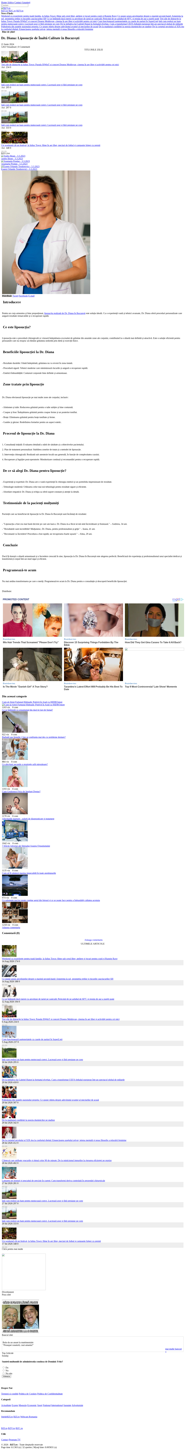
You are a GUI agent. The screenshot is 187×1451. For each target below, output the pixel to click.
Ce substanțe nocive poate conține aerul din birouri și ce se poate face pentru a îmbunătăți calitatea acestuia (51, 900)
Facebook (23, 296)
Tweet (15, 296)
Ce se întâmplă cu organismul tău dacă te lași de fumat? (27, 710)
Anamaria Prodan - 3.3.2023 (14, 164)
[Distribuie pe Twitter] (5, 70)
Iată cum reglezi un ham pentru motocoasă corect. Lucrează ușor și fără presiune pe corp (41, 84)
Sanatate (67, 1405)
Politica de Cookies (28, 1394)
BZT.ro (4, 11)
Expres (15, 1405)
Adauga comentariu (11, 927)
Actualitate (6, 1405)
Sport (39, 1405)
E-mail (31, 296)
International (57, 1405)
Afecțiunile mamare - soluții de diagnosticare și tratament (28, 818)
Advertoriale (77, 1405)
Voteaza (6, 1376)
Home (4, 2)
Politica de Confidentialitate (50, 1394)
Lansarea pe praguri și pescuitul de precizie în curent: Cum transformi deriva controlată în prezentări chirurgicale (53, 1180)
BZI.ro (16, 1416)
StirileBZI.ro (7, 1416)
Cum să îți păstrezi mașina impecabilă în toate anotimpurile (29, 873)
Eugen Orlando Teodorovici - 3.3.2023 (19, 169)
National (47, 1405)
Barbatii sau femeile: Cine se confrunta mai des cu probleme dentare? (34, 737)
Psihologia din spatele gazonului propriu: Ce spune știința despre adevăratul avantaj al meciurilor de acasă (49, 26)
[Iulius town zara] (24, 1289)
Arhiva (10, 2)
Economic (32, 1405)
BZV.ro (19, 11)
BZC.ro (12, 11)
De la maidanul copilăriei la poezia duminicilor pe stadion (125, 26)
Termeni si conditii (9, 1394)
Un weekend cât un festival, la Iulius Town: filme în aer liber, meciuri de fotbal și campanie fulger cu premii (50, 145)
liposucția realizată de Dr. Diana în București (64, 313)
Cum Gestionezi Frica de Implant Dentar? (21, 791)
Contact (17, 2)
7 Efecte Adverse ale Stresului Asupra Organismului (26, 846)
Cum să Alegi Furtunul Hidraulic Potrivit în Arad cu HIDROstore (32, 702)
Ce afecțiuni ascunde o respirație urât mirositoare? (25, 764)
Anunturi (26, 2)
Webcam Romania (28, 1416)
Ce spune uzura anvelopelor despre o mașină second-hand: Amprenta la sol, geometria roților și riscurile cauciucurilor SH (57, 979)
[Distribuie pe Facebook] (2, 70)
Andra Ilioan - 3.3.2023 (12, 158)
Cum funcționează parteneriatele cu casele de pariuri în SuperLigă (128, 21)
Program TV (15, 1439)
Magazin (23, 1405)
